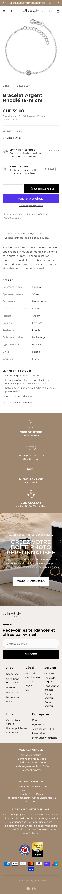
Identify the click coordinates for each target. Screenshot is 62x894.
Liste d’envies (14, 137)
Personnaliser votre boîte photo (31, 581)
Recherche (12, 673)
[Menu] (4, 11)
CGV (28, 689)
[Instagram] (34, 889)
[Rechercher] (11, 11)
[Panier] (58, 11)
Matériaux (12, 732)
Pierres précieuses (16, 728)
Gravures (49, 673)
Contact (36, 720)
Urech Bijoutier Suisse (35, 880)
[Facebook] (28, 889)
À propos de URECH (43, 728)
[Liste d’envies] (50, 11)
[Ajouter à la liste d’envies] (4, 138)
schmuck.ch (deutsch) (45, 737)
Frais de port (13, 692)
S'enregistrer (31, 654)
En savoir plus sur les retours (18, 402)
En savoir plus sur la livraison (18, 396)
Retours (10, 687)
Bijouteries (38, 724)
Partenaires (38, 733)
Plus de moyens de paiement (31, 206)
